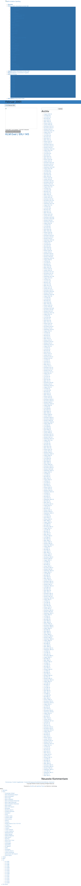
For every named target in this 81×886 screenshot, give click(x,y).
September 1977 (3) (48, 721)
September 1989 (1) (48, 626)
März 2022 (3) (47, 194)
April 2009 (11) (47, 411)
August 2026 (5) (48, 114)
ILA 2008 (12, 87)
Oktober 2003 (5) (48, 490)
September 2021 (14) (49, 203)
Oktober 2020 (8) (48, 220)
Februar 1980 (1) (48, 699)
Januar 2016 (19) (48, 306)
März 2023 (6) (47, 176)
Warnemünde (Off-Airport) (16, 68)
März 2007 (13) (47, 447)
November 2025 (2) (49, 127)
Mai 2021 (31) (47, 209)
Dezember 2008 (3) (48, 417)
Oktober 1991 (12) (48, 596)
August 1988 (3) (48, 640)
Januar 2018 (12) (48, 270)
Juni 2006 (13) (47, 458)
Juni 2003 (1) (47, 494)
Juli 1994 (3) (47, 561)
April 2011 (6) (47, 379)
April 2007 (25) (47, 446)
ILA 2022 (12, 94)
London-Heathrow (14, 45)
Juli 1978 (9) (47, 714)
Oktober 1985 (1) (48, 661)
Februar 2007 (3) (48, 449)
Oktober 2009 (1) (48, 402)
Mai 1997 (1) (47, 531)
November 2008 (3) (49, 419)
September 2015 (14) (49, 312)
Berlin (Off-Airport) (15, 21)
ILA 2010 (12, 89)
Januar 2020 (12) (48, 234)
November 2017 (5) (48, 273)
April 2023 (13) (47, 174)
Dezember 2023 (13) (49, 162)
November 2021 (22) (49, 200)
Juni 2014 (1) (47, 334)
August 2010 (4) (48, 387)
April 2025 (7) (47, 138)
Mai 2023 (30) (47, 173)
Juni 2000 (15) (47, 516)
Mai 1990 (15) (47, 619)
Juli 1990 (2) (47, 616)
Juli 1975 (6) (47, 746)
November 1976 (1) (48, 728)
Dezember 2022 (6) (48, 180)
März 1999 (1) (47, 520)
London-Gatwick (14, 44)
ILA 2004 (12, 84)
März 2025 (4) (47, 139)
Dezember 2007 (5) (48, 434)
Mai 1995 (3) (47, 549)
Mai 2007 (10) (47, 444)
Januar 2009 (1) (48, 416)
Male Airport (13, 51)
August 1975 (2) (48, 745)
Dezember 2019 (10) (49, 235)
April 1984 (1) (47, 673)
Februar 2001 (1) (48, 510)
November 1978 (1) (48, 710)
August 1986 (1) (48, 657)
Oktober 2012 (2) (48, 358)
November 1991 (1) (48, 595)
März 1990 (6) (47, 622)
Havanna (12, 36)
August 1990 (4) (48, 614)
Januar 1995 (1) (47, 555)
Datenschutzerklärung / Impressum (46, 782)
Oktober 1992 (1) (48, 584)
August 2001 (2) (48, 505)
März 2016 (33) (47, 303)
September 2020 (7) (49, 221)
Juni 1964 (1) (47, 758)
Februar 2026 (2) (48, 123)
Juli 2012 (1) (47, 359)
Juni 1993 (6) (47, 573)
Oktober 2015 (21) (48, 311)
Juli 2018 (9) (47, 261)
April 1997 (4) (47, 532)
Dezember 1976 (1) (48, 727)
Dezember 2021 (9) (48, 199)
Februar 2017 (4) (48, 287)
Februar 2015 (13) (48, 323)
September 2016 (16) (49, 294)
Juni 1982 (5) (47, 683)
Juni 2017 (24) (47, 281)
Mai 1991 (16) (47, 604)
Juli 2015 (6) (47, 315)
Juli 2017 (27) (47, 279)
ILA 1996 (12, 78)
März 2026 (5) (47, 121)
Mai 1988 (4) (47, 643)
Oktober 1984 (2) (48, 669)
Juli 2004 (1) (47, 481)
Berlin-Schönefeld (14, 10)
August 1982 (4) (48, 681)
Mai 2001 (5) (47, 508)
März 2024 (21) (47, 158)
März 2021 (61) (47, 212)
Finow (11, 28)
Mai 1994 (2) (47, 564)
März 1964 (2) (47, 763)
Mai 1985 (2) (47, 666)
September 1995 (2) (49, 545)
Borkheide (12, 22)
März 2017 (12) (47, 285)
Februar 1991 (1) (48, 607)
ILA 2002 (12, 83)
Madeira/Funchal (14, 47)
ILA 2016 (12, 91)
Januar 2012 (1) (47, 366)
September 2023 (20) (49, 167)
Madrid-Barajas (14, 48)
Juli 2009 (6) (47, 406)
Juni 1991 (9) (47, 602)
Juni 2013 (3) (47, 349)
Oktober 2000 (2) (48, 511)
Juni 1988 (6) (47, 642)
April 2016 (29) (47, 302)
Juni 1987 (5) (47, 652)
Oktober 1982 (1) (48, 678)
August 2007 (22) (48, 440)
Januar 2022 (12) (48, 197)
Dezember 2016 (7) (48, 290)
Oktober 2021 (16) (48, 202)
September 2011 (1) (48, 372)
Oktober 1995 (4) (48, 543)
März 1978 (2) (47, 717)
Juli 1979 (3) (47, 705)
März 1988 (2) (47, 646)
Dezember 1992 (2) (48, 581)
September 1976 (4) (49, 730)
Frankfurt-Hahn (14, 30)
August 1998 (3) (48, 522)
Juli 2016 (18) (47, 297)
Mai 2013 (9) (47, 350)
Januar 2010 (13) (48, 397)
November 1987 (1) (48, 648)
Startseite (5, 790)
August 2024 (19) (48, 150)
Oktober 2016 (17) (48, 293)
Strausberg (13, 63)
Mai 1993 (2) (47, 575)
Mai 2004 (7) (47, 484)
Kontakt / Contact (24, 782)
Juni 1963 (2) (47, 771)
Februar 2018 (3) (48, 268)
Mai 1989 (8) (47, 629)
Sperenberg (13, 59)
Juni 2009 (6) (47, 408)
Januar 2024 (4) (48, 161)
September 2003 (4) (49, 491)
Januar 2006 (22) (48, 464)
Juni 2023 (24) (47, 171)
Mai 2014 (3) (47, 335)
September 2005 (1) (49, 470)
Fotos (4, 791)
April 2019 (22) (47, 247)
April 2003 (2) (47, 498)
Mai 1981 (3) (47, 689)
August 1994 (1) (48, 560)
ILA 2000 (12, 81)
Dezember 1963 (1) (48, 765)
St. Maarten (13, 60)
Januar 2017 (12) (48, 288)
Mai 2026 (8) (47, 118)
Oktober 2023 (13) (48, 165)
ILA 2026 (12, 97)
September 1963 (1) (48, 769)
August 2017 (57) (48, 278)
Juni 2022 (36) (47, 190)
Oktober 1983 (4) (48, 675)
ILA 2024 (12, 95)
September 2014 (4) (49, 329)
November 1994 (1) (48, 557)
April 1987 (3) (47, 654)
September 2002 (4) (49, 499)
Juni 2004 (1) (47, 482)
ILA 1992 (12, 75)
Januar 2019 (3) (48, 252)
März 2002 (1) (47, 502)
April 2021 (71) (47, 211)
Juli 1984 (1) (47, 670)
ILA (3, 860)
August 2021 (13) (48, 205)
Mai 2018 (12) (47, 264)
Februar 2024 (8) (48, 159)
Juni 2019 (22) (47, 244)
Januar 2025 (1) (48, 142)
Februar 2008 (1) (48, 431)
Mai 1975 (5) (47, 749)
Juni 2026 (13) (47, 117)
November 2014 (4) (48, 326)
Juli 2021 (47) (47, 206)
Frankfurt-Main (14, 31)
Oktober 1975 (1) (48, 742)
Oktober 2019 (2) (48, 238)
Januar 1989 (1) (47, 634)
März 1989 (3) (47, 633)
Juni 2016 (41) (47, 299)
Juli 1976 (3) (47, 733)
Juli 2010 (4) (47, 388)
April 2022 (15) (47, 193)
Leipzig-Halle (13, 40)
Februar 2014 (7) (48, 340)
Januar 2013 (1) (47, 355)
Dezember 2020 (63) (49, 217)
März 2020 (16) (47, 230)
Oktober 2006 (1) (48, 452)
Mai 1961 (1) (47, 774)
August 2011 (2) (48, 373)
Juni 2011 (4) (47, 376)
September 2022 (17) (49, 185)
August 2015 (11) (48, 314)
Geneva (12, 34)
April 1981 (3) (47, 690)
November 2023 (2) (49, 164)
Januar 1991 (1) (47, 608)
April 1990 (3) (47, 620)
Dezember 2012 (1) (48, 356)
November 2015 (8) (48, 309)
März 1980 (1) (47, 698)
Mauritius (12, 53)
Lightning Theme (40, 786)
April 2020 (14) (47, 229)
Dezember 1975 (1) (48, 740)
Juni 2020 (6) (47, 226)
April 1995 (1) (47, 551)
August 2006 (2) (48, 455)
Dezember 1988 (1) (48, 636)
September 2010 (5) (49, 385)
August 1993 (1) (48, 572)
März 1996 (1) (47, 540)
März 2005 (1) (47, 478)
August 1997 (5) (48, 528)
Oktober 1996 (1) (48, 535)
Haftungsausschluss (33, 782)
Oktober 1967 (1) (48, 757)
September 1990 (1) (48, 613)
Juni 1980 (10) (47, 695)
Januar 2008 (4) (48, 432)
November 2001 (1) (48, 504)
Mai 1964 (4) (47, 760)
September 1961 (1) (48, 772)
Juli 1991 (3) (47, 601)
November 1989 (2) (48, 625)
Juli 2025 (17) (47, 133)
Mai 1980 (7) (47, 696)
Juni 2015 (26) (47, 317)
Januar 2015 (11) (48, 325)
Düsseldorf (13, 27)
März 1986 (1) (47, 660)
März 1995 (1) (47, 552)
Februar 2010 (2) (48, 396)
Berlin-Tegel (13, 12)
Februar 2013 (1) (48, 353)
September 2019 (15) (49, 240)
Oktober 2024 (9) (48, 147)
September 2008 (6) (49, 422)
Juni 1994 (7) (47, 563)
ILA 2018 (12, 92)
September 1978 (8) (49, 711)
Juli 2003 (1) (47, 493)
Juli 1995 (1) (47, 548)
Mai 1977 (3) (47, 724)
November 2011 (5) (48, 369)
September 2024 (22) (49, 149)
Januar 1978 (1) (47, 719)
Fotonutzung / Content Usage (12, 782)
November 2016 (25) (49, 291)
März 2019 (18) (47, 249)
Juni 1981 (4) (47, 687)
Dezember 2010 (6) (48, 382)
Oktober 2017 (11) (48, 274)
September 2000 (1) (49, 513)
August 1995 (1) (48, 546)
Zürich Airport (13, 69)
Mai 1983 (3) (47, 677)
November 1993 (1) (48, 567)
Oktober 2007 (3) (48, 437)
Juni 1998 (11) (47, 523)
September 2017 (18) (49, 276)
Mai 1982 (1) (47, 684)
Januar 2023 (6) (48, 179)
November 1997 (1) (48, 526)
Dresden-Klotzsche (15, 25)
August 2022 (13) (48, 186)
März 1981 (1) (47, 692)
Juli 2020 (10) (47, 224)
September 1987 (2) (49, 649)
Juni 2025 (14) (47, 135)
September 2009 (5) (49, 403)
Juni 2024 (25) (47, 153)
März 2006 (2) (47, 463)
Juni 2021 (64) (47, 208)
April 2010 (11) (47, 393)
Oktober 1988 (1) (48, 637)
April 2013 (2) (47, 352)
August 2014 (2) (48, 331)
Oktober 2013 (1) (48, 343)
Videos (4, 857)
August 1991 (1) (47, 599)
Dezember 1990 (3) (48, 610)
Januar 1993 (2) (48, 579)
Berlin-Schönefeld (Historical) (17, 15)
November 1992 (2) (48, 582)
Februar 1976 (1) (48, 737)
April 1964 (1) (47, 761)
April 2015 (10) (47, 320)
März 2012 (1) (47, 364)
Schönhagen (13, 57)
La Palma (12, 39)
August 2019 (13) (48, 241)
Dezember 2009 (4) (48, 399)
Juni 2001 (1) (47, 507)
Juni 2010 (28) (47, 390)
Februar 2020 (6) (48, 232)
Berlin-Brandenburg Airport (16, 9)
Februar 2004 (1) (48, 487)
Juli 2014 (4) (47, 332)
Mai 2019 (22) (47, 246)
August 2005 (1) (48, 472)
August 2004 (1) (48, 479)
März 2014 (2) (47, 338)
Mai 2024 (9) (47, 155)
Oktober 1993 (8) (48, 569)
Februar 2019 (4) (48, 250)
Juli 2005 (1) (47, 473)
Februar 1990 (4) (48, 623)
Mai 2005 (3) (47, 476)
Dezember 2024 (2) (48, 144)
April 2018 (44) (47, 265)
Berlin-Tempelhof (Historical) (17, 18)
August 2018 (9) (48, 259)
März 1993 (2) (47, 578)
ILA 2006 (12, 86)
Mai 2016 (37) (47, 300)
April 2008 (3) (47, 429)
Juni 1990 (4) (47, 617)
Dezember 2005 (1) (48, 466)
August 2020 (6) (48, 223)
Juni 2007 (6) (47, 443)
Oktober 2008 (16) (48, 420)
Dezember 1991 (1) (48, 593)
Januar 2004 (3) (48, 488)
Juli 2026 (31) (47, 115)
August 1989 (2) (48, 628)
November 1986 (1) (48, 655)
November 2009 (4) (49, 400)
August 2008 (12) (48, 423)
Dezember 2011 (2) (48, 367)
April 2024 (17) (47, 156)
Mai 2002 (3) (47, 501)
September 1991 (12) (49, 598)
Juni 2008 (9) (47, 426)
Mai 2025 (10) (47, 136)
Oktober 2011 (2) (48, 370)
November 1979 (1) (48, 701)
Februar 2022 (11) (48, 196)
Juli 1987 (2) (47, 651)
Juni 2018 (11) (47, 262)
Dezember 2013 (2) (48, 341)
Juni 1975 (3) (47, 748)
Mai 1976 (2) (47, 734)
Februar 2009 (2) (48, 414)
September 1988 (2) (49, 639)
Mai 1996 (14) (47, 538)
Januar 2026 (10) (48, 124)
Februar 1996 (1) (48, 541)
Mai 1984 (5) (47, 672)
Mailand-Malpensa (14, 50)
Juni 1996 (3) (47, 537)
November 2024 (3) (49, 146)
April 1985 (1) (47, 667)
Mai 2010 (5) (47, 391)
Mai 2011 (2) (47, 378)
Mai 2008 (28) (47, 428)
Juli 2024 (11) (47, 152)
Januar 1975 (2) (48, 754)
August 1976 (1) (47, 731)
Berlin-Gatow (13, 19)
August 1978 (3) (48, 713)
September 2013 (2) (49, 344)
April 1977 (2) (47, 725)
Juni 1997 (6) (47, 529)
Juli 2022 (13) (47, 188)
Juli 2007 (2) (47, 441)
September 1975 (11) (49, 743)
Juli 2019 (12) (47, 243)
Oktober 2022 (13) (48, 183)
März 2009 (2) (47, 413)
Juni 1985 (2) (47, 664)
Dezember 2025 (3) (48, 126)
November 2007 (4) (48, 435)
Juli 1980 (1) (47, 693)
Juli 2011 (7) (47, 375)
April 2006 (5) (47, 461)
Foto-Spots (5, 884)
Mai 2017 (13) (47, 282)
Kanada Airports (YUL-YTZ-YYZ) (18, 37)
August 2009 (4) (48, 405)
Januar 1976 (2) (48, 739)
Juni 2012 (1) (47, 361)
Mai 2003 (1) (47, 496)
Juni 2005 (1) (47, 475)
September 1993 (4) (49, 570)
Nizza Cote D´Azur (15, 54)
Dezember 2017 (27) (49, 271)
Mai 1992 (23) (47, 589)
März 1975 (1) (47, 752)
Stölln (11, 62)
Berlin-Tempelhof (14, 13)
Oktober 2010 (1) (48, 384)
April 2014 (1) (47, 337)
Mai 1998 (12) (47, 525)
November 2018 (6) (48, 255)
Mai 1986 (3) (47, 658)
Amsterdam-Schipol (15, 7)
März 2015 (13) (47, 322)
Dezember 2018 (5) (48, 253)
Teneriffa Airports (14, 65)
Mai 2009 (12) (47, 410)
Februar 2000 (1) (48, 519)
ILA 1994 (12, 77)
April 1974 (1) (47, 755)
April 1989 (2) (47, 631)
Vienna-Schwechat (14, 66)
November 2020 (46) (49, 218)
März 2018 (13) (47, 267)
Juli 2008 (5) (47, 425)
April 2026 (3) (47, 120)
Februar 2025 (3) (48, 141)
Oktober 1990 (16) (48, 611)
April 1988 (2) (47, 645)
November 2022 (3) (49, 182)
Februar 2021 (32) (48, 214)
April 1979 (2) (47, 708)
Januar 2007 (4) (48, 450)
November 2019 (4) (48, 237)
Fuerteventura (13, 33)
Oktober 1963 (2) (48, 768)
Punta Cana (13, 56)
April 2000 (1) (47, 517)
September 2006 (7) (49, 454)
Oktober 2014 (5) (48, 328)
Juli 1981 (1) (47, 686)
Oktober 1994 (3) (48, 558)
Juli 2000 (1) (47, 514)
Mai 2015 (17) (47, 318)
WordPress (32, 786)
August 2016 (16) (48, 296)
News (4, 858)
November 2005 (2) (49, 467)
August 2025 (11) (48, 132)
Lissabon (12, 42)
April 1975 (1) (47, 751)
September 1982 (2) (49, 680)
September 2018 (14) (49, 258)
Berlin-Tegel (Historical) (16, 16)
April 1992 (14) (47, 590)
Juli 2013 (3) (47, 347)
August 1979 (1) (47, 704)
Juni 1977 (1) (47, 722)
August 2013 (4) (48, 346)
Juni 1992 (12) (47, 587)
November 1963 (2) (48, 766)
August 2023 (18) (48, 168)
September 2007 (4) (49, 438)
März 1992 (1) (47, 592)
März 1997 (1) (47, 534)
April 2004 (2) (47, 485)
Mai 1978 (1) (47, 716)
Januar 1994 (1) (47, 566)
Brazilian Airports (14, 24)
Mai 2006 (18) (47, 460)
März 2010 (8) (47, 394)
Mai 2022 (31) (47, 191)
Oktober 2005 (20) (48, 469)
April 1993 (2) (47, 576)
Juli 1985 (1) (47, 663)
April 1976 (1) (47, 736)
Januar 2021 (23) (48, 215)
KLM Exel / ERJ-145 (17, 134)
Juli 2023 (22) (47, 170)
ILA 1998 (12, 80)
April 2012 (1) (47, 362)
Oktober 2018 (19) (48, 256)
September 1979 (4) (49, 702)
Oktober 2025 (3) (48, 129)
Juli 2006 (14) (47, 457)
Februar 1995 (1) (48, 554)
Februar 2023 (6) (48, 177)
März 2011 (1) (47, 381)
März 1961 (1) (47, 775)
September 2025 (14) (49, 130)
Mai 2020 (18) (47, 227)
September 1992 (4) (49, 585)
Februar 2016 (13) (48, 305)
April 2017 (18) (47, 284)
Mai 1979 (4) (47, 707)
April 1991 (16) (47, 605)
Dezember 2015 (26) (49, 308)
